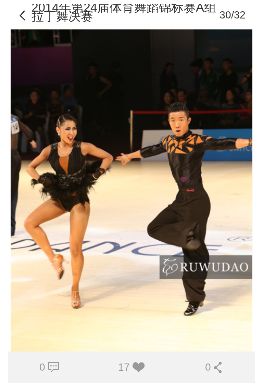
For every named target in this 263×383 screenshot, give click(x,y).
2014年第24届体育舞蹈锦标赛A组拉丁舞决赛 (124, 11)
